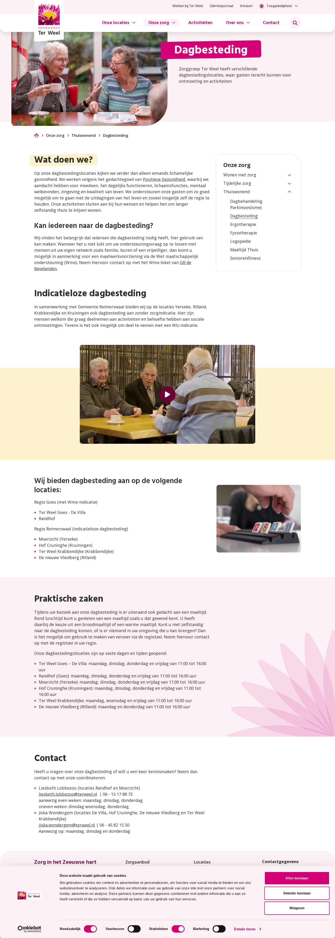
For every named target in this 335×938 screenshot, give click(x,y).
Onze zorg (158, 22)
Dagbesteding (244, 216)
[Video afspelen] (167, 394)
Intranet (246, 6)
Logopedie (240, 241)
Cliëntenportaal (221, 6)
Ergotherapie (243, 224)
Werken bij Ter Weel (187, 6)
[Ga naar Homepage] (36, 135)
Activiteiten (200, 22)
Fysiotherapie (243, 232)
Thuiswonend (84, 135)
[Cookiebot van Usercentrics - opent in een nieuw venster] (29, 929)
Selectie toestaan (297, 893)
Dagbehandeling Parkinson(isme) (246, 204)
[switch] (134, 929)
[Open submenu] (289, 175)
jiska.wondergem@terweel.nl (67, 825)
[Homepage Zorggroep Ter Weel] (49, 21)
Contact (271, 22)
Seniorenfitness (245, 258)
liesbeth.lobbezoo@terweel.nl (68, 794)
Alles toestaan (297, 878)
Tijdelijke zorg (237, 183)
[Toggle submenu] (295, 23)
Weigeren (297, 908)
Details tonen (244, 929)
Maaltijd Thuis (244, 249)
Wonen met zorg (239, 174)
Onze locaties (115, 22)
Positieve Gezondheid (164, 179)
